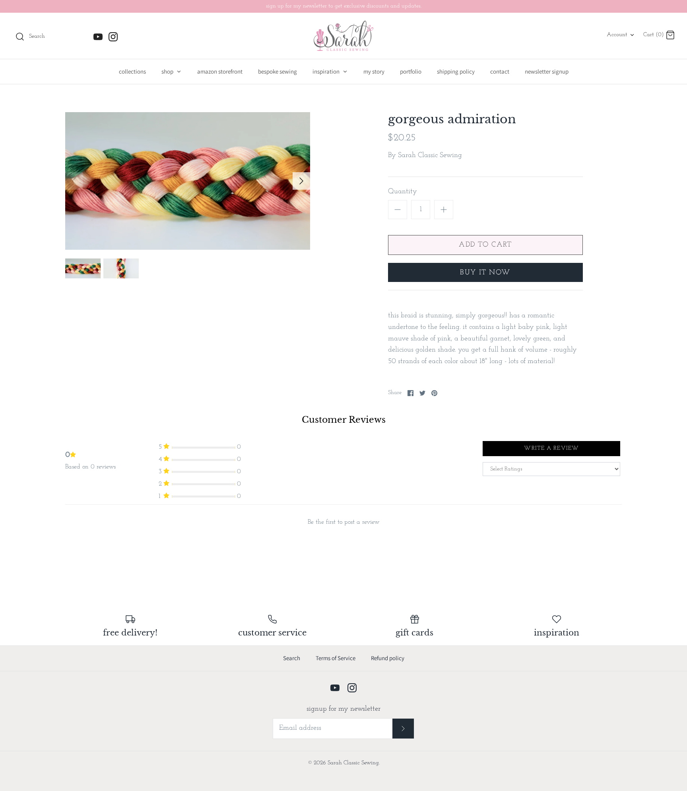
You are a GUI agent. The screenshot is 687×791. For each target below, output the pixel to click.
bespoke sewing (277, 71)
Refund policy (387, 658)
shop (168, 71)
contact (499, 71)
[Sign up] (403, 728)
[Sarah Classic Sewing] (343, 36)
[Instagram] (113, 36)
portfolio (410, 71)
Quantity (402, 191)
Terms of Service (335, 658)
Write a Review (551, 448)
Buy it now (485, 272)
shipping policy (456, 71)
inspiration (326, 71)
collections (132, 71)
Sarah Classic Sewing (430, 155)
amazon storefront (220, 71)
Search (291, 658)
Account (617, 35)
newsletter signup (547, 71)
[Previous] (74, 181)
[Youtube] (98, 36)
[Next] (301, 181)
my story (373, 71)
